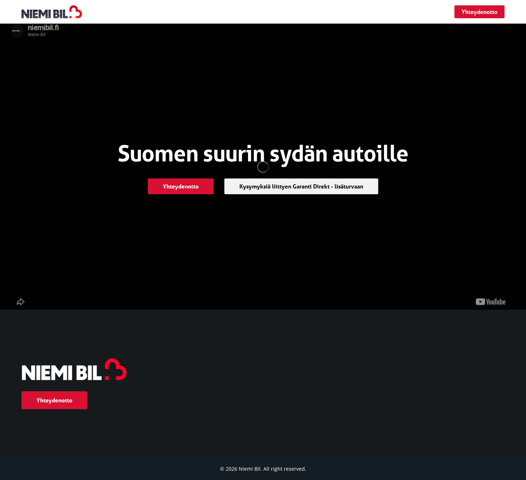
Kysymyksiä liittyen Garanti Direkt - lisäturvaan (301, 186)
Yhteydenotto (479, 11)
